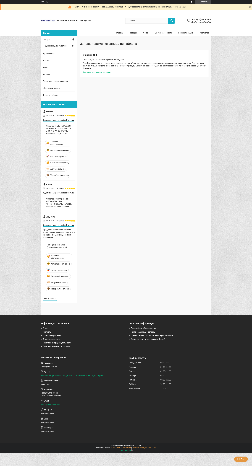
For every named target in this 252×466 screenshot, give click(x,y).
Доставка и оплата (163, 33)
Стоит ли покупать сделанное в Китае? (148, 339)
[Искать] (171, 21)
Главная (119, 33)
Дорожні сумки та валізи (56, 46)
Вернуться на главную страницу (97, 72)
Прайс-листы (48, 54)
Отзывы (46, 74)
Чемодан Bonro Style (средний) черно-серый (57, 246)
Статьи (46, 60)
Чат (243, 459)
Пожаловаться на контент (121, 448)
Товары (133, 33)
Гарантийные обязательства (143, 328)
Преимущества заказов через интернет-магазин (152, 335)
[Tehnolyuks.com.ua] (48, 20)
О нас (145, 33)
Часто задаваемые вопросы (55, 81)
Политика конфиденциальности (57, 343)
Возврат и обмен (185, 33)
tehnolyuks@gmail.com (50, 405)
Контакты (204, 33)
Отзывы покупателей (52, 335)
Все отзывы (49, 298)
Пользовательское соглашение (56, 346)
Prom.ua (138, 445)
